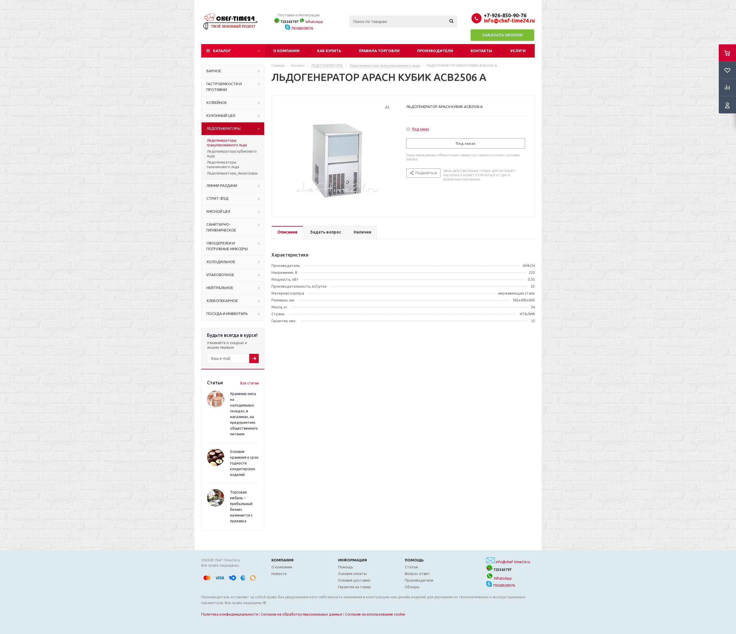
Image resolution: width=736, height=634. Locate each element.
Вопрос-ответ (417, 574)
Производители (435, 51)
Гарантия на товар (354, 587)
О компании (286, 51)
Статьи (411, 567)
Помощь (414, 560)
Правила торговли (379, 51)
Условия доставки (354, 580)
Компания (282, 560)
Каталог (222, 51)
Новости (279, 574)
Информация (352, 560)
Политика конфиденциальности (229, 614)
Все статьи (249, 383)
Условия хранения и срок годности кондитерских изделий (244, 463)
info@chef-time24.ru (513, 562)
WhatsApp (313, 22)
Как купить (329, 51)
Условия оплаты (352, 574)
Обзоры (412, 587)
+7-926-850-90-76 (505, 15)
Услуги (518, 51)
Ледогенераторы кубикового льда (232, 153)
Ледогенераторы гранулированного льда (227, 142)
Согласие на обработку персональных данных (301, 614)
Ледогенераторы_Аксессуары (232, 173)
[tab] (287, 232)
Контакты (481, 51)
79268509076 (301, 28)
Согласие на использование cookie (375, 614)
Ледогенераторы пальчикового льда (223, 164)
